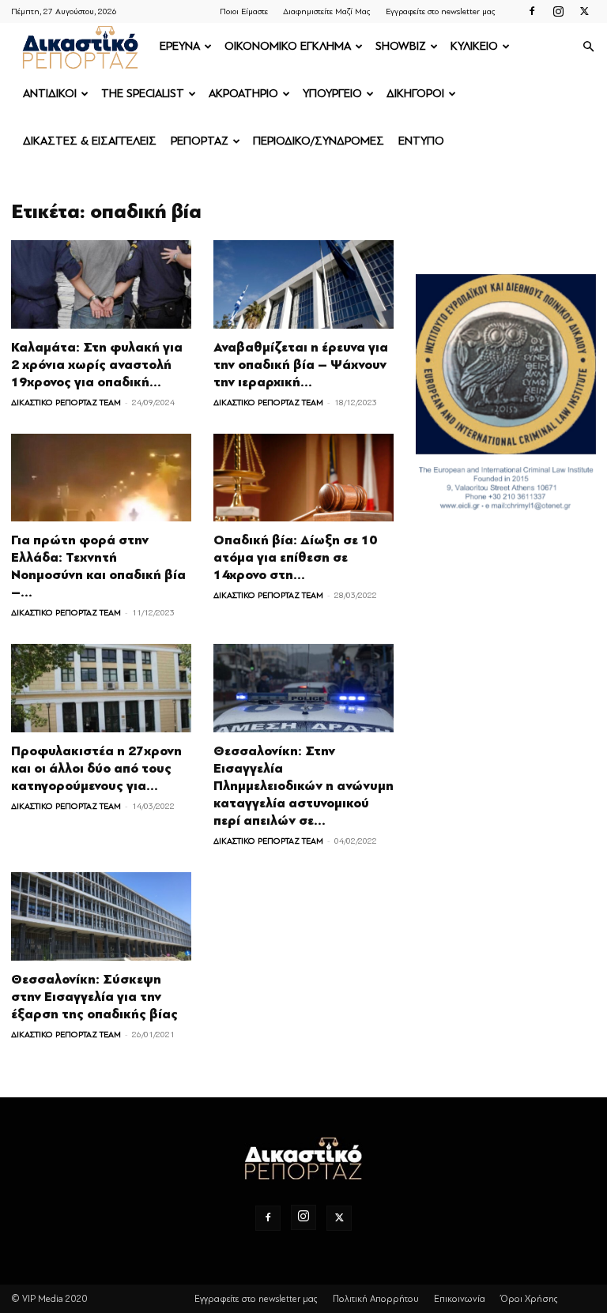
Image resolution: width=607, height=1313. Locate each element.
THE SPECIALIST (142, 93)
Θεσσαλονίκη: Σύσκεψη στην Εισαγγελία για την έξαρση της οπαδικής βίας (94, 997)
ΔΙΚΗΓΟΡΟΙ (415, 93)
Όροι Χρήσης (529, 1298)
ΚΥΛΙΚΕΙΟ (474, 46)
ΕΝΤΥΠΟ (421, 141)
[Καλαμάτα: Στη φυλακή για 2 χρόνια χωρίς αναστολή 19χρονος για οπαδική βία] (101, 284)
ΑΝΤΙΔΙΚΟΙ (50, 93)
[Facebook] (532, 11)
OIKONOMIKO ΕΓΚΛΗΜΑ (287, 46)
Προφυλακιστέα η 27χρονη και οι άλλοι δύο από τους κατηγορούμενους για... (96, 768)
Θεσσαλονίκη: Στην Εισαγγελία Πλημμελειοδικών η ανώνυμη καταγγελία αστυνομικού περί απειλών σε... (303, 786)
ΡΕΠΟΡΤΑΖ (199, 141)
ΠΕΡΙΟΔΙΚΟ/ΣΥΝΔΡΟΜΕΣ (318, 141)
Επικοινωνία (459, 1298)
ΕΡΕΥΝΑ (180, 46)
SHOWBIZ (400, 46)
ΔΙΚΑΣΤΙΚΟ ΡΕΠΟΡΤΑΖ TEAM (66, 402)
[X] (584, 11)
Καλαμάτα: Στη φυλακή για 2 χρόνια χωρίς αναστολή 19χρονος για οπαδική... (97, 365)
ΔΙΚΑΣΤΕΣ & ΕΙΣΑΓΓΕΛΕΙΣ (89, 141)
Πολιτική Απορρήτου (376, 1298)
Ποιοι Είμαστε (244, 11)
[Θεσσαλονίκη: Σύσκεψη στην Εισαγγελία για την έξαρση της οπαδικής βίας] (101, 916)
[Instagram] (558, 11)
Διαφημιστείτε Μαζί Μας (327, 11)
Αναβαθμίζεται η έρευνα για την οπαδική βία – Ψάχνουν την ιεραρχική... (300, 365)
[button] (588, 47)
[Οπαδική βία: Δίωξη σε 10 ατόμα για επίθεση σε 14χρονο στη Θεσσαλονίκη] (303, 478)
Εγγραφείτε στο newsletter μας (441, 11)
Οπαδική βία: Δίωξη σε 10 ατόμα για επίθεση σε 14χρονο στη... (295, 557)
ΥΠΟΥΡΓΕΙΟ (332, 93)
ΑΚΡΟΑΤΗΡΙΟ (243, 93)
